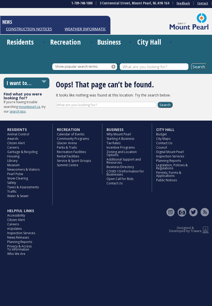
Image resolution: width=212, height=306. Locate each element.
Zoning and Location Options (122, 153)
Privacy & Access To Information (19, 248)
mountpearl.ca (29, 107)
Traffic (12, 191)
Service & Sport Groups (74, 160)
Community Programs (73, 138)
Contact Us (115, 183)
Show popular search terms (76, 66)
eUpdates (14, 228)
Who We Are (16, 254)
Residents (20, 42)
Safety (11, 182)
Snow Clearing (17, 178)
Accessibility (16, 215)
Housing (13, 156)
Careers (13, 147)
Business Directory (120, 167)
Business (109, 42)
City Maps (163, 138)
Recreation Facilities (71, 152)
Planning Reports (168, 160)
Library (12, 160)
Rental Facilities (68, 156)
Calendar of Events (70, 134)
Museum (13, 165)
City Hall (149, 42)
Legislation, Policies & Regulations (172, 166)
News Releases (18, 237)
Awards (12, 138)
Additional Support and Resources (124, 161)
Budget (161, 134)
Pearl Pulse (15, 174)
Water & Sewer (18, 196)
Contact (202, 3)
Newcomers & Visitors (23, 169)
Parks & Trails (67, 147)
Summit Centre (67, 165)
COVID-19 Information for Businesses (125, 173)
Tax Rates (113, 143)
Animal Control (18, 134)
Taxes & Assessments (23, 187)
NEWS (7, 22)
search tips (18, 111)
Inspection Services (170, 156)
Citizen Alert (16, 143)
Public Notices (166, 180)
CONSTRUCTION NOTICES (26, 28)
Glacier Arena (67, 143)
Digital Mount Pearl (170, 152)
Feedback (183, 3)
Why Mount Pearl (119, 134)
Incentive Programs (121, 147)
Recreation (65, 42)
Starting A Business (120, 138)
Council (161, 147)
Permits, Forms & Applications (168, 174)
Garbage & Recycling (22, 152)
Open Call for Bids (120, 179)
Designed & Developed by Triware (185, 229)
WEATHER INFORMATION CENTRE (92, 28)
